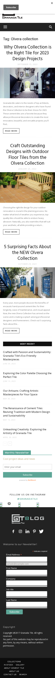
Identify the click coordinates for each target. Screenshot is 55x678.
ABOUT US (14, 671)
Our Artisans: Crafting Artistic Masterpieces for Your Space (20, 392)
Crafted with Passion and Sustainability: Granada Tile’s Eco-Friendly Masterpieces (27, 355)
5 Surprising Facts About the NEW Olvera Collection (27, 252)
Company (10, 578)
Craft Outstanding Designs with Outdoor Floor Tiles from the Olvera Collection (27, 154)
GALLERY (20, 665)
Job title (10, 589)
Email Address (14, 554)
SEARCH (23, 675)
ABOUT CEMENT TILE (14, 668)
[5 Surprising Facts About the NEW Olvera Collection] (27, 282)
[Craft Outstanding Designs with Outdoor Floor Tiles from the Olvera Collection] (27, 187)
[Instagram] (20, 532)
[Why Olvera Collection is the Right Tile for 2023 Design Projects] (27, 83)
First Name (11, 568)
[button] (50, 27)
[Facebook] (13, 532)
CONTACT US (10, 675)
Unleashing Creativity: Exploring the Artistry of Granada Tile (24, 431)
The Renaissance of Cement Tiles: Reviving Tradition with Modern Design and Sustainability (26, 411)
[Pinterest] (34, 532)
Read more (11, 131)
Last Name (11, 600)
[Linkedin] (27, 532)
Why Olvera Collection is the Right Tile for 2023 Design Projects (27, 53)
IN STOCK (8, 665)
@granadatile (27, 498)
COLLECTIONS (14, 662)
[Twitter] (41, 532)
